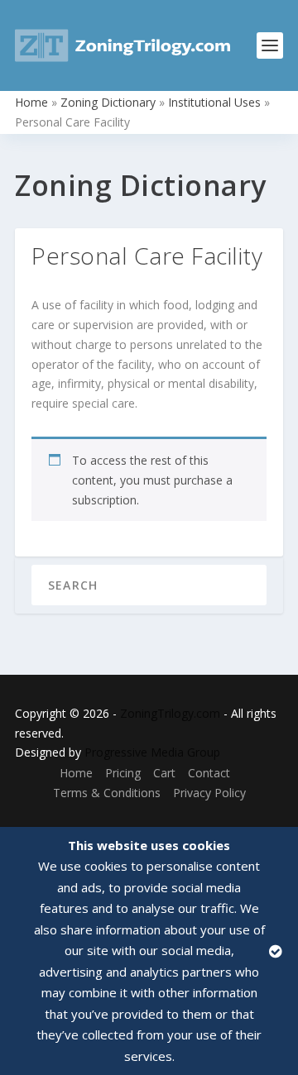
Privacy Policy (209, 792)
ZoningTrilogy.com (170, 713)
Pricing (123, 773)
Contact (209, 773)
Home (31, 102)
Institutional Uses (214, 102)
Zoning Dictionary (108, 102)
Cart (164, 773)
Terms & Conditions (107, 792)
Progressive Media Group (152, 752)
